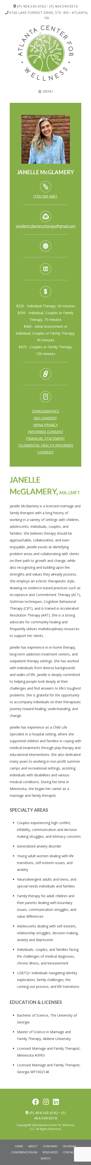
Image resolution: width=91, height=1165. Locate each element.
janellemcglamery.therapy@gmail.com (45, 226)
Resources (50, 1152)
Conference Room (24, 1152)
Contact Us (71, 1152)
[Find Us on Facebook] (35, 1101)
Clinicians (50, 1146)
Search (45, 1158)
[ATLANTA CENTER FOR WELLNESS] (45, 53)
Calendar (69, 1146)
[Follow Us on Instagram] (46, 1101)
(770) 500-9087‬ (45, 196)
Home (19, 1146)
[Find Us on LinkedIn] (56, 1101)
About (33, 1146)
